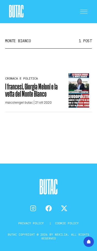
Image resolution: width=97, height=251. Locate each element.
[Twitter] (64, 208)
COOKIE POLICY (67, 223)
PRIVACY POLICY (32, 223)
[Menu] (84, 11)
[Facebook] (48, 208)
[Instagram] (33, 208)
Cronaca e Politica (21, 78)
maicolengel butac (19, 102)
